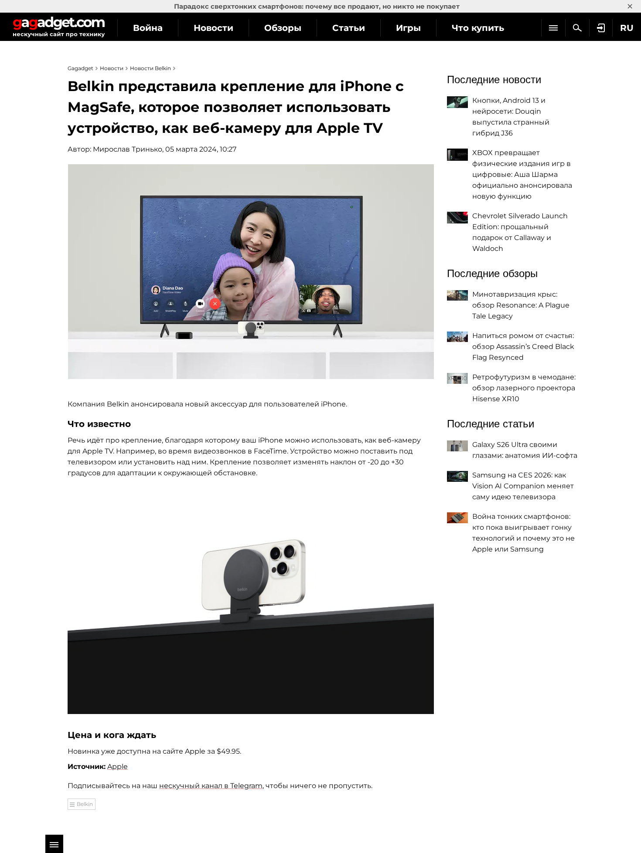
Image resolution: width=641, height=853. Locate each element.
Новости (213, 28)
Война (148, 28)
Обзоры (282, 28)
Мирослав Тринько (127, 149)
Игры (408, 28)
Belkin (85, 804)
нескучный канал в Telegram (211, 786)
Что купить (478, 28)
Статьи (348, 28)
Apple (117, 766)
